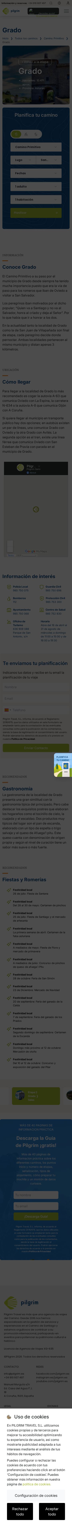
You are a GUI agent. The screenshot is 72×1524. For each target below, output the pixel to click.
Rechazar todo (20, 1511)
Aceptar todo (52, 1511)
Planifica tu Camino (62, 759)
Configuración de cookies (36, 1495)
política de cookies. (37, 1484)
